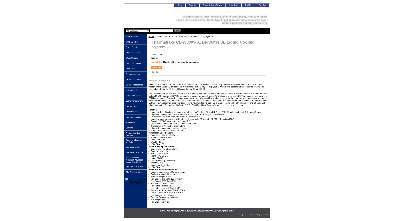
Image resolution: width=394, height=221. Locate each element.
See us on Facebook (134, 152)
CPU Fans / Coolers (134, 79)
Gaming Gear (131, 106)
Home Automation (133, 117)
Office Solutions (132, 112)
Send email (233, 5)
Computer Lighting (133, 63)
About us (192, 5)
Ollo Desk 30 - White (134, 167)
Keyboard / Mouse (133, 90)
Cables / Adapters (133, 96)
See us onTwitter (133, 147)
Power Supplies (132, 47)
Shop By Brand (132, 36)
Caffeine (129, 128)
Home (151, 36)
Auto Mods (130, 122)
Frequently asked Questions (133, 134)
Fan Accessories (133, 74)
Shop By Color (132, 42)
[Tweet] (153, 72)
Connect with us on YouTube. (134, 141)
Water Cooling (132, 58)
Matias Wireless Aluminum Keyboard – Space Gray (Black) (135, 160)
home (180, 5)
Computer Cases (133, 53)
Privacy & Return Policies (212, 5)
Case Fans (130, 69)
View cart (262, 5)
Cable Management (134, 101)
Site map (248, 5)
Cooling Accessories (134, 85)
